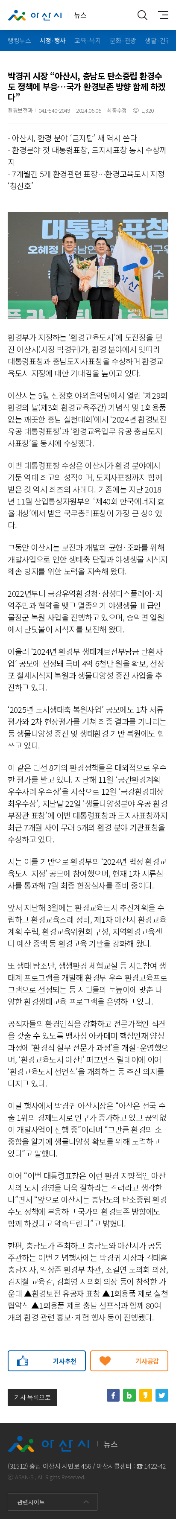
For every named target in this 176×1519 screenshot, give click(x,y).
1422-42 (155, 1465)
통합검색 (142, 15)
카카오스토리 (145, 1395)
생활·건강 (158, 40)
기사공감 (147, 1360)
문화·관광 (123, 40)
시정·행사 (53, 40)
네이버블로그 (129, 1395)
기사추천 (64, 1360)
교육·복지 (87, 40)
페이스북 (113, 1395)
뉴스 (80, 15)
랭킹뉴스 (19, 40)
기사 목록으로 (32, 1397)
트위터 (161, 1395)
